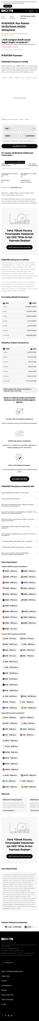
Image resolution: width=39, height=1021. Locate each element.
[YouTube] (12, 1016)
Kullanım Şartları (8, 904)
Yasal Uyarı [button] (5, 976)
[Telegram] (5, 1016)
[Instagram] (8, 1016)
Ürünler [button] (4, 981)
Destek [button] (4, 990)
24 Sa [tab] (10, 77)
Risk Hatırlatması (19, 904)
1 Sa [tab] (4, 77)
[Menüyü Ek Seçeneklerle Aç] (37, 11)
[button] (26, 11)
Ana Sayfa (3, 17)
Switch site (8, 6)
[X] (2, 1016)
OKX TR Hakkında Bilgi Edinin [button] (12, 971)
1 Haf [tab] (16, 77)
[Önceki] (2, 927)
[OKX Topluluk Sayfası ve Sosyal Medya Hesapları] (15, 1016)
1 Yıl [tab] (28, 77)
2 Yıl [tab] (34, 77)
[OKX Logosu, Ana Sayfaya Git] (7, 10)
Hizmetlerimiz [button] (6, 985)
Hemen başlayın (8, 810)
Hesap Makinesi (12, 17)
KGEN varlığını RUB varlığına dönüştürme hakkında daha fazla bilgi (17, 390)
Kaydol (31, 11)
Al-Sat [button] (3, 1004)
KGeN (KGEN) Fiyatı (15, 187)
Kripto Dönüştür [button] (7, 999)
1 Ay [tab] (22, 77)
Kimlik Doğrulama (13, 447)
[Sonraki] (36, 927)
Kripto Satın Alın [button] (7, 995)
